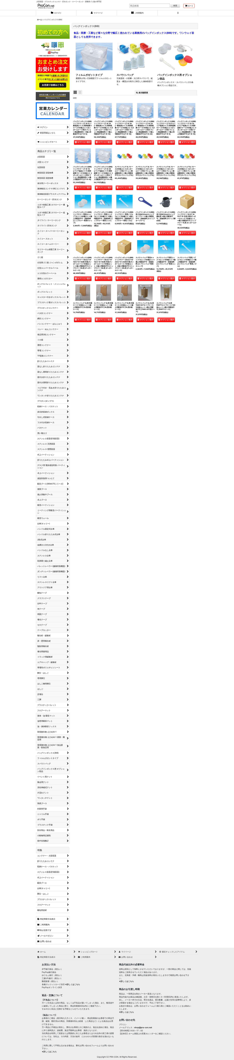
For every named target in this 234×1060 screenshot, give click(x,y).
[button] (178, 13)
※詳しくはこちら (72, 984)
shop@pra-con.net (143, 1027)
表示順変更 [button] (143, 92)
